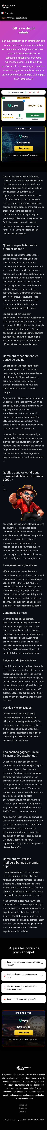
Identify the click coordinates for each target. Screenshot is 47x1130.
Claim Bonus (23, 148)
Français (9, 13)
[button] (23, 144)
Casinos (23, 1108)
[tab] (24, 963)
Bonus (23, 1111)
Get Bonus (35, 115)
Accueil (23, 1105)
